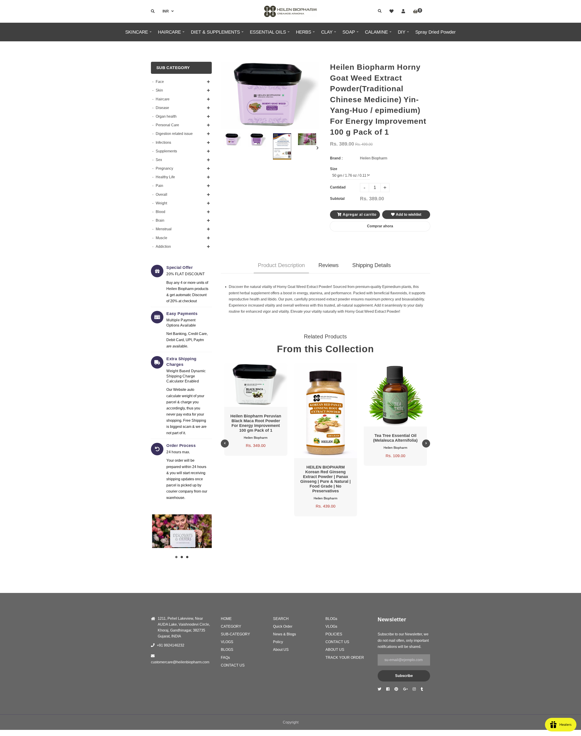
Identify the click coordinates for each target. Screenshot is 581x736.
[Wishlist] (391, 11)
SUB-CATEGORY (235, 634)
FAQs (225, 657)
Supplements (166, 151)
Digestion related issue (174, 134)
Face (160, 82)
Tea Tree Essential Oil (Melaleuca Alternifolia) (395, 438)
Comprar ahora (380, 226)
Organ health (166, 116)
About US (281, 650)
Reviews (328, 265)
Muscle (161, 238)
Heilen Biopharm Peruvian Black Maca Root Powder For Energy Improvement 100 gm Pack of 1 (255, 423)
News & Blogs (284, 634)
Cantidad (338, 187)
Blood (160, 212)
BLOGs (331, 619)
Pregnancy (164, 168)
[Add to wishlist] (272, 367)
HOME (226, 619)
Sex (159, 160)
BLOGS (227, 650)
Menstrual (164, 229)
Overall (161, 194)
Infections (163, 142)
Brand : (336, 158)
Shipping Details (371, 265)
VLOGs (331, 626)
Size (333, 169)
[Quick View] (250, 367)
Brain (160, 220)
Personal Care (167, 125)
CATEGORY (231, 626)
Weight (161, 203)
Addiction (163, 246)
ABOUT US (334, 650)
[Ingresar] (403, 11)
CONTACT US (233, 665)
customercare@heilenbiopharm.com (180, 662)
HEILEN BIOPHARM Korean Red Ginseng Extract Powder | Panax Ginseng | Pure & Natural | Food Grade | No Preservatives (325, 479)
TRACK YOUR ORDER (344, 657)
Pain (159, 186)
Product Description (281, 265)
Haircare (163, 99)
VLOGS (227, 642)
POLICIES (333, 634)
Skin (159, 90)
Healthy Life (165, 177)
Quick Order (282, 626)
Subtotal (337, 199)
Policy (278, 642)
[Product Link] (261, 367)
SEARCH (281, 619)
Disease (162, 108)
